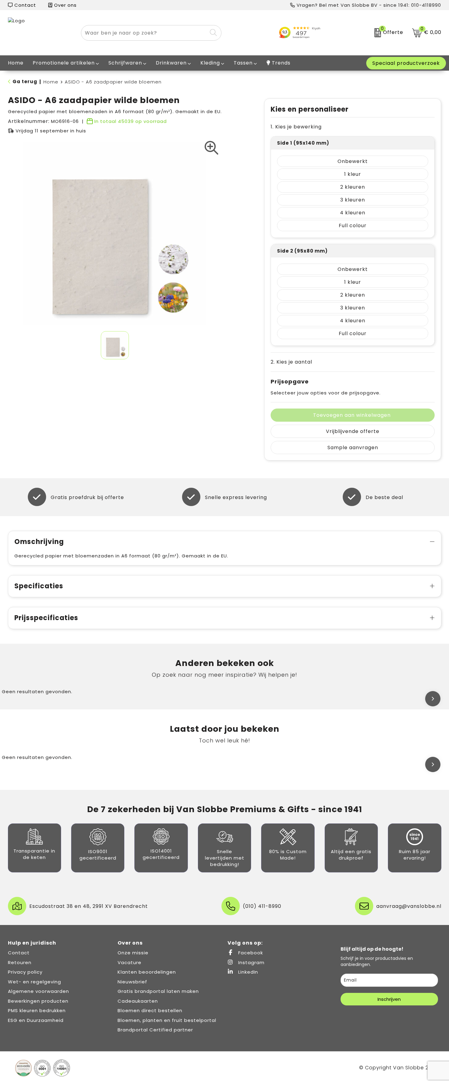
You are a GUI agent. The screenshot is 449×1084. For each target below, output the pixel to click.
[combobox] (144, 33)
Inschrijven (389, 999)
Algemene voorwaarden (38, 991)
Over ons (65, 5)
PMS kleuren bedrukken (37, 1010)
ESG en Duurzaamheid (36, 1020)
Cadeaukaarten (138, 1001)
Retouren (19, 962)
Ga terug (25, 81)
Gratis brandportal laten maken (158, 991)
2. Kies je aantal (291, 362)
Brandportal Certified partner (155, 1030)
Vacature (129, 962)
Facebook (250, 952)
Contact (24, 5)
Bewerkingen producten (38, 1001)
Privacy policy (25, 972)
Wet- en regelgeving (34, 982)
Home (50, 82)
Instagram (251, 962)
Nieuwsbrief (132, 982)
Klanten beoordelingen (147, 972)
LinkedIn (247, 972)
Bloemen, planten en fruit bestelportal (167, 1020)
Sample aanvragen (352, 447)
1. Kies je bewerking (296, 127)
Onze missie (133, 952)
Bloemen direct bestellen (150, 1010)
